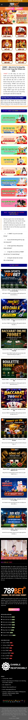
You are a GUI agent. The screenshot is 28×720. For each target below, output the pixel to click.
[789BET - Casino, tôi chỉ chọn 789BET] (14, 4)
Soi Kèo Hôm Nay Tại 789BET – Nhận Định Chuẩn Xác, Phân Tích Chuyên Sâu (14, 529)
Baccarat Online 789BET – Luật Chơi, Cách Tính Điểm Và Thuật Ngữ (14, 350)
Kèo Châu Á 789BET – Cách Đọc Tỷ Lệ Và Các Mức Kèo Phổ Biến (14, 320)
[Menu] (2, 4)
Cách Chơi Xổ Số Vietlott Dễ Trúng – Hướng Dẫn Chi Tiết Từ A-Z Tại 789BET (14, 499)
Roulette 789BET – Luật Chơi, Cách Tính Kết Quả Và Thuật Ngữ (14, 380)
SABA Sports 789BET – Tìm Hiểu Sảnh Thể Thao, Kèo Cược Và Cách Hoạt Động (14, 290)
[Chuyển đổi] (5, 233)
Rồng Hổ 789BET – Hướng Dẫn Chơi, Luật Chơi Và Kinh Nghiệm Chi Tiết (14, 470)
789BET (5, 73)
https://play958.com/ (11, 687)
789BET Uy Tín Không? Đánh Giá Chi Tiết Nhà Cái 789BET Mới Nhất (14, 440)
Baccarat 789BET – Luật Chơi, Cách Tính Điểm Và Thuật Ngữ (14, 410)
